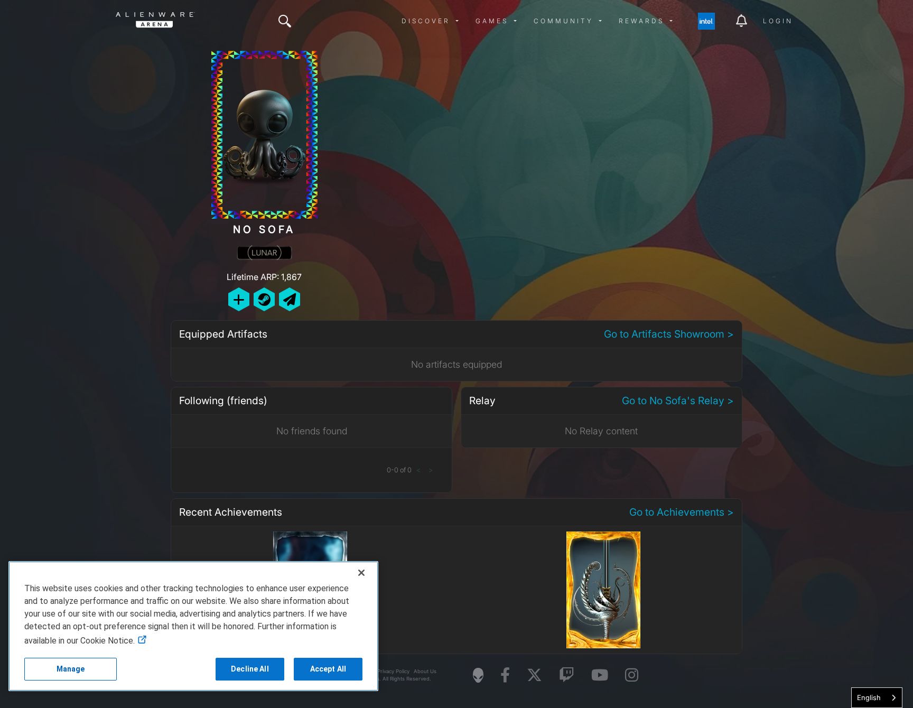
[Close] (361, 572)
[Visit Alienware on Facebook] (505, 675)
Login (778, 21)
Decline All (250, 669)
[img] (284, 21)
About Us (425, 671)
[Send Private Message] (289, 299)
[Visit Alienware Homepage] (478, 675)
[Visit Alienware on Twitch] (567, 675)
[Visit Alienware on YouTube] (600, 675)
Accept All (328, 669)
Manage (71, 669)
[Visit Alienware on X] (534, 675)
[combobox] (876, 697)
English (869, 697)
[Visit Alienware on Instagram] (632, 675)
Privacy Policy (393, 671)
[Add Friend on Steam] (264, 299)
